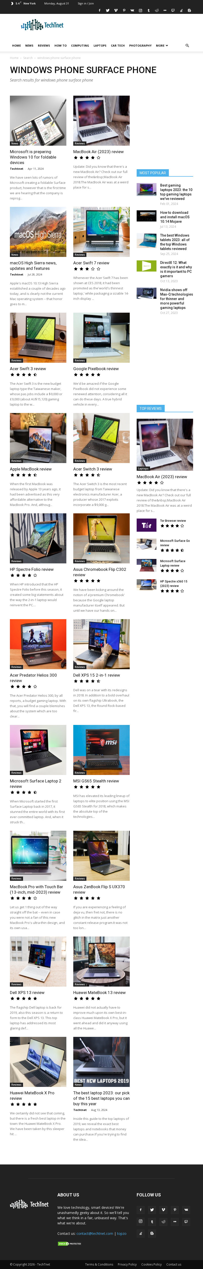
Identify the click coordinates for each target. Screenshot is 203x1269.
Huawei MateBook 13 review (99, 992)
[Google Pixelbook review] (101, 338)
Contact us (173, 1264)
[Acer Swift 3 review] (38, 338)
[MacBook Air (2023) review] (101, 121)
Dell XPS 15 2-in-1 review (96, 675)
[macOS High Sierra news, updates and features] (38, 232)
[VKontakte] (132, 10)
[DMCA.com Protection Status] (69, 1245)
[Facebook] (99, 10)
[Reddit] (156, 10)
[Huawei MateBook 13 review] (101, 962)
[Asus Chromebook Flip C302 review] (101, 538)
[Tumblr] (148, 10)
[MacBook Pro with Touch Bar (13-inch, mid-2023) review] (38, 856)
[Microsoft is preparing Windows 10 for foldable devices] (38, 121)
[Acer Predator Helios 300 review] (38, 644)
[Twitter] (107, 10)
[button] (187, 45)
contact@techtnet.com (94, 1233)
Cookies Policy (151, 1264)
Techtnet (16, 168)
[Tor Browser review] (146, 525)
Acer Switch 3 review (92, 469)
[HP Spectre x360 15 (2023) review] (146, 584)
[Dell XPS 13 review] (38, 962)
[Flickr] (165, 10)
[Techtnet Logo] (30, 1208)
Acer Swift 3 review (28, 368)
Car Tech (118, 45)
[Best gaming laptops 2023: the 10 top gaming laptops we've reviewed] (146, 189)
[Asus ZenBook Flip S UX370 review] (101, 856)
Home (16, 45)
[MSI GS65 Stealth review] (101, 750)
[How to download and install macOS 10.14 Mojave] (146, 215)
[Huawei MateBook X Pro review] (38, 1062)
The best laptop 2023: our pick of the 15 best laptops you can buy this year (101, 1098)
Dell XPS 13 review (27, 992)
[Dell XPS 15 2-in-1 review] (101, 644)
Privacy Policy (127, 1264)
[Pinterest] (124, 10)
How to (60, 45)
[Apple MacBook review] (38, 438)
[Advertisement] (168, 636)
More (160, 45)
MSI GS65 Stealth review (96, 780)
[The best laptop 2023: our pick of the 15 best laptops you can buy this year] (101, 1062)
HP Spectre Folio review (32, 569)
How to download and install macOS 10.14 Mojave (175, 217)
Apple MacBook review (31, 469)
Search (28, 58)
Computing (80, 45)
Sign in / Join (86, 3)
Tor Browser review (173, 521)
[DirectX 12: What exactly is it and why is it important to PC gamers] (146, 266)
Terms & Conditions (99, 1264)
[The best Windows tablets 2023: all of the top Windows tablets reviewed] (146, 240)
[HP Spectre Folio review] (38, 538)
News (29, 45)
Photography (140, 45)
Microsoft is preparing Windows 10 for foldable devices (33, 157)
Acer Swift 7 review (91, 262)
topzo (122, 1233)
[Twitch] (173, 10)
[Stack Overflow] (181, 10)
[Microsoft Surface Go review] (146, 544)
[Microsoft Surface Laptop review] (146, 565)
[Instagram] (140, 10)
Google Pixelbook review (96, 368)
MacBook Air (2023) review (98, 151)
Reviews (44, 45)
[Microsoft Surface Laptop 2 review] (38, 750)
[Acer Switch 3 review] (101, 438)
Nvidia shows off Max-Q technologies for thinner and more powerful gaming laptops (176, 299)
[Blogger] (189, 10)
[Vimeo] (116, 10)
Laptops (100, 45)
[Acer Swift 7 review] (101, 232)
